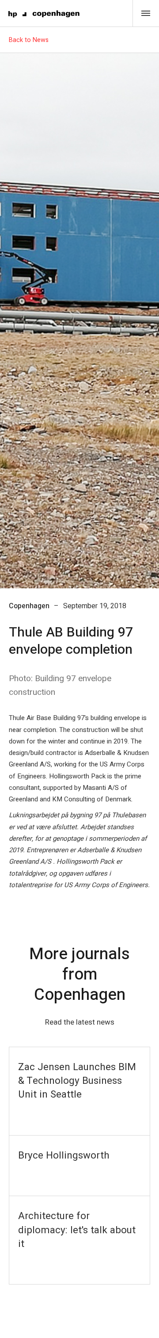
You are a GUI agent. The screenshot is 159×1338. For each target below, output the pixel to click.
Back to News (29, 40)
